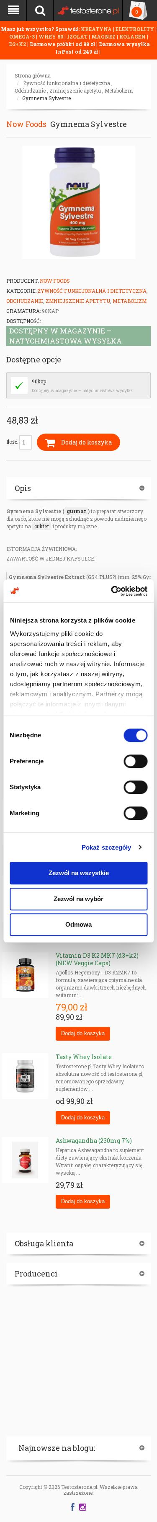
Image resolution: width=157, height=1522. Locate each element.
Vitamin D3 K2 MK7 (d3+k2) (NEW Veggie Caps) (97, 959)
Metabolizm (119, 90)
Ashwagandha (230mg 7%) (94, 1141)
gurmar (76, 511)
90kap (39, 381)
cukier (41, 526)
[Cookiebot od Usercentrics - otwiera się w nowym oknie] (111, 591)
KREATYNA (97, 29)
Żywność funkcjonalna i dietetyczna (66, 83)
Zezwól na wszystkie (79, 872)
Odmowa (78, 924)
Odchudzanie (30, 90)
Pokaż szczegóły (106, 847)
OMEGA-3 (22, 36)
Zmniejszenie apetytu (75, 90)
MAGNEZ (104, 36)
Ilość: (12, 441)
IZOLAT (78, 36)
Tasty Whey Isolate (84, 1057)
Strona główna (33, 75)
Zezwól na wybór (78, 898)
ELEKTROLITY (135, 29)
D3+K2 (17, 44)
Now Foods (26, 124)
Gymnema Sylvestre (46, 98)
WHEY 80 (51, 36)
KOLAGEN (133, 36)
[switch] (135, 761)
